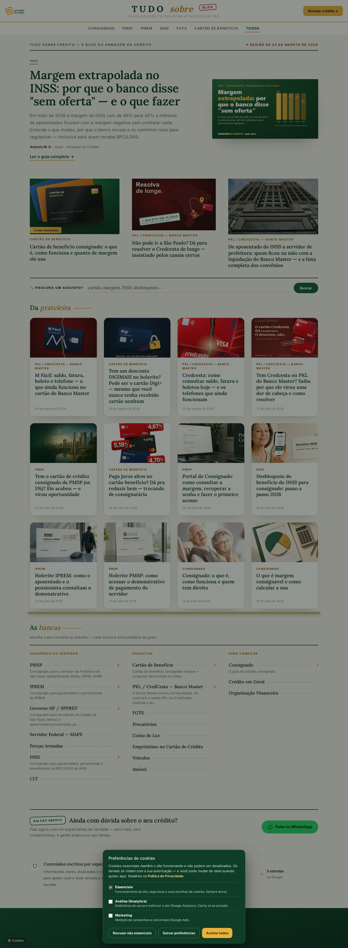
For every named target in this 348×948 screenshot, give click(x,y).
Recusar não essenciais (132, 933)
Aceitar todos (217, 933)
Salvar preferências (179, 933)
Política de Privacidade (165, 876)
